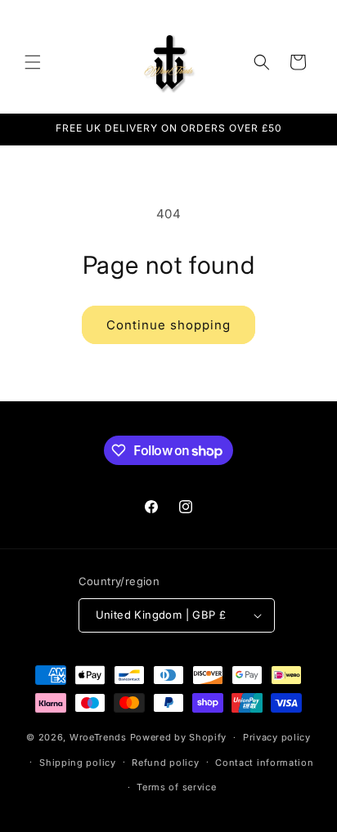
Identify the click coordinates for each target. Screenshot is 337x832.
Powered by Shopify (178, 737)
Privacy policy (277, 737)
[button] (33, 62)
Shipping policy (77, 762)
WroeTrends (98, 737)
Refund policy (165, 762)
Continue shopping (168, 325)
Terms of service (176, 787)
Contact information (264, 762)
